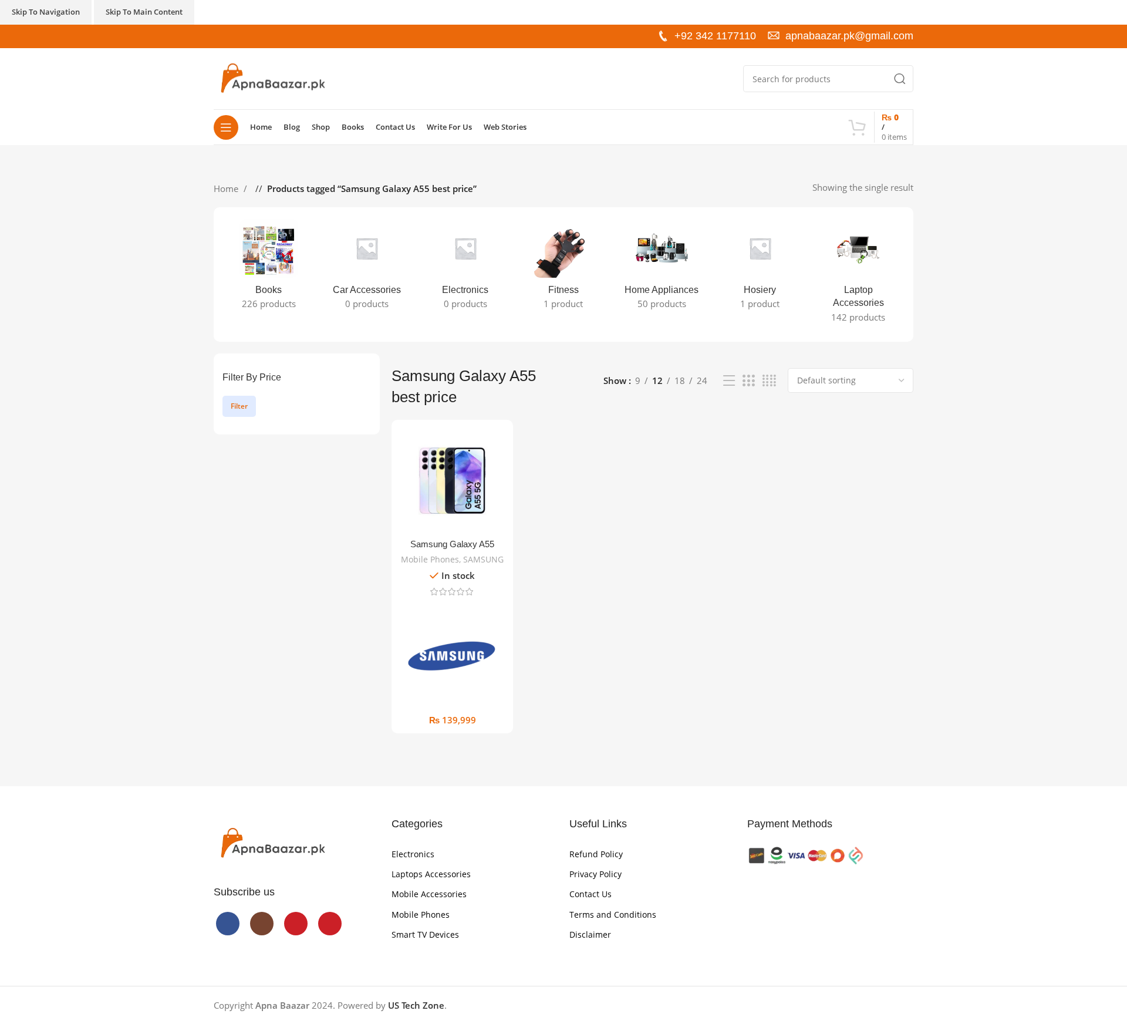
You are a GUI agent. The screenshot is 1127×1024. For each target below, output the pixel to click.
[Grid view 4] (769, 381)
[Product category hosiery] (760, 267)
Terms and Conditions (612, 914)
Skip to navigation (46, 11)
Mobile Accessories (429, 894)
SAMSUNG (483, 559)
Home (227, 188)
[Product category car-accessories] (366, 267)
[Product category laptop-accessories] (858, 274)
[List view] (729, 381)
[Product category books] (268, 267)
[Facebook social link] (220, 36)
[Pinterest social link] (257, 36)
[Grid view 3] (748, 381)
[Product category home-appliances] (662, 267)
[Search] (899, 78)
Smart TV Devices (425, 934)
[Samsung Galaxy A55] (452, 481)
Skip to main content (144, 11)
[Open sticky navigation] (226, 127)
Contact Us (590, 894)
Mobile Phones (430, 559)
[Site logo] (272, 77)
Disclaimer (590, 934)
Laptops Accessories (431, 874)
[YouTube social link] (245, 36)
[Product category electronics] (465, 267)
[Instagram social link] (232, 36)
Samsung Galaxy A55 (452, 544)
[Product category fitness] (563, 267)
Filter (239, 406)
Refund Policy (596, 854)
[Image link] (272, 842)
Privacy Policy (595, 874)
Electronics (413, 854)
